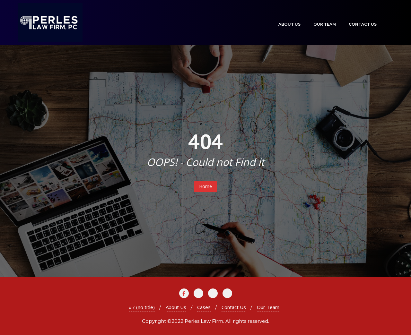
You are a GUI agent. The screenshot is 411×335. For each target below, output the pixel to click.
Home (205, 186)
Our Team (268, 307)
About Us (176, 307)
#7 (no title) (142, 307)
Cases (204, 307)
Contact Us (234, 307)
